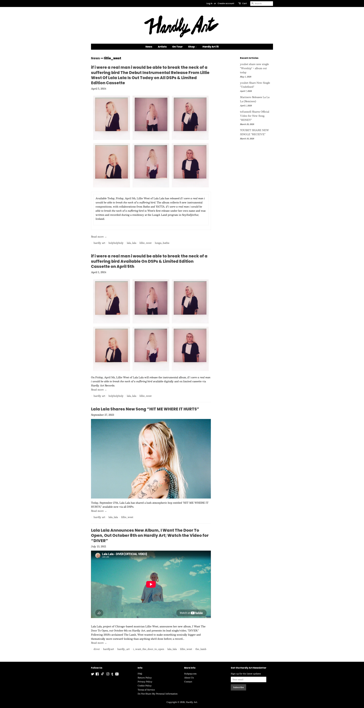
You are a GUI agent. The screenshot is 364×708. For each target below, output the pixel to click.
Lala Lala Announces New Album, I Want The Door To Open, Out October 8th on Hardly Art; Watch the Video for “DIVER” (150, 535)
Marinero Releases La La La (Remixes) (254, 99)
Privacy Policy (145, 681)
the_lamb (200, 649)
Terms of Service (146, 689)
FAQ (140, 673)
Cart (244, 3)
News (148, 46)
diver (97, 649)
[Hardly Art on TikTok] (102, 674)
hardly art (99, 243)
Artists (162, 46)
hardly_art (123, 649)
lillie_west (145, 243)
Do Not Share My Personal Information (158, 693)
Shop (191, 46)
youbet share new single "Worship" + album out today (254, 68)
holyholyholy (116, 243)
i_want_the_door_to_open (148, 649)
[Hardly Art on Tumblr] (112, 674)
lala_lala (131, 243)
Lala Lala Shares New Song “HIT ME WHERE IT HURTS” (145, 409)
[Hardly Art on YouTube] (117, 674)
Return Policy (145, 677)
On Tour (177, 46)
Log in (209, 3)
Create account (226, 3)
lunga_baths (162, 243)
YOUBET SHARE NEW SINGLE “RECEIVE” (254, 132)
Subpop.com (190, 673)
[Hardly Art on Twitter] (92, 674)
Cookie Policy (145, 685)
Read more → (99, 237)
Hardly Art (191, 702)
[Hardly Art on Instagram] (107, 674)
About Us (189, 677)
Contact (188, 681)
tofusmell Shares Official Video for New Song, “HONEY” (254, 116)
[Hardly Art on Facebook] (97, 674)
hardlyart (108, 649)
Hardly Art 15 (210, 46)
